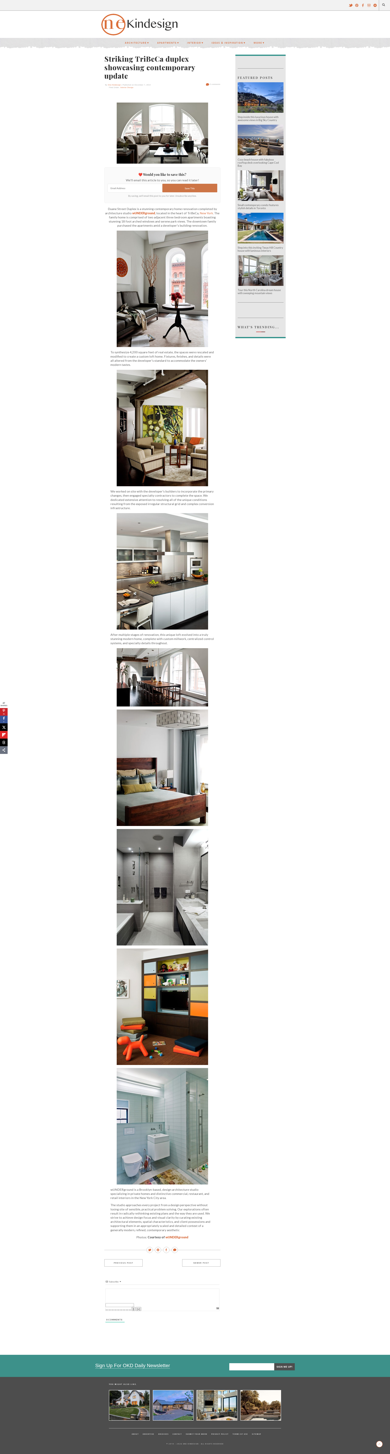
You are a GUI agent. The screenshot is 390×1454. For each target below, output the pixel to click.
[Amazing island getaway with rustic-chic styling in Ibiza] (260, 1405)
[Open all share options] (4, 750)
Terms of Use (240, 1434)
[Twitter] (350, 6)
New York (206, 213)
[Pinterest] (357, 6)
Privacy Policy (220, 1434)
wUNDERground (143, 213)
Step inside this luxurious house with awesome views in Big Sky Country (258, 118)
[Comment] (175, 1250)
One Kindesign (114, 85)
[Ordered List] (118, 1309)
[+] (138, 1308)
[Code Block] (127, 1309)
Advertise (148, 1434)
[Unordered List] (121, 1309)
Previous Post (123, 1263)
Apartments (167, 42)
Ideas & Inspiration (227, 42)
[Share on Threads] (4, 742)
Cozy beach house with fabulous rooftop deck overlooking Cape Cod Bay (258, 162)
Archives (163, 1434)
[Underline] (112, 1309)
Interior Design (126, 87)
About (135, 1434)
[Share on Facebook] (166, 1250)
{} (133, 1308)
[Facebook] (363, 6)
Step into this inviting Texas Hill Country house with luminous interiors (260, 249)
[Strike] (115, 1309)
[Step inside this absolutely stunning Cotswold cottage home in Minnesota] (129, 1405)
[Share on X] (4, 727)
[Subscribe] (375, 6)
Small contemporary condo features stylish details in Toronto (258, 206)
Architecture (136, 42)
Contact (177, 1434)
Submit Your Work (196, 1434)
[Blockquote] (124, 1309)
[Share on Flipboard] (4, 735)
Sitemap (256, 1434)
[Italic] (109, 1309)
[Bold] (107, 1309)
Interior (194, 42)
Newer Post (201, 1263)
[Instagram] (369, 6)
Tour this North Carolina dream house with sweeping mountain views (259, 291)
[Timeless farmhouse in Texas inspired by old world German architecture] (173, 1405)
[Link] (130, 1309)
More (258, 42)
